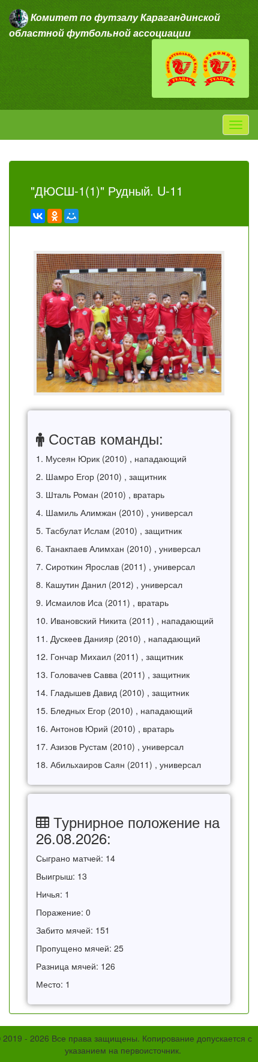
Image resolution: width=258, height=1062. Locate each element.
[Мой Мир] (71, 216)
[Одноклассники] (54, 216)
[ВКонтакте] (38, 216)
